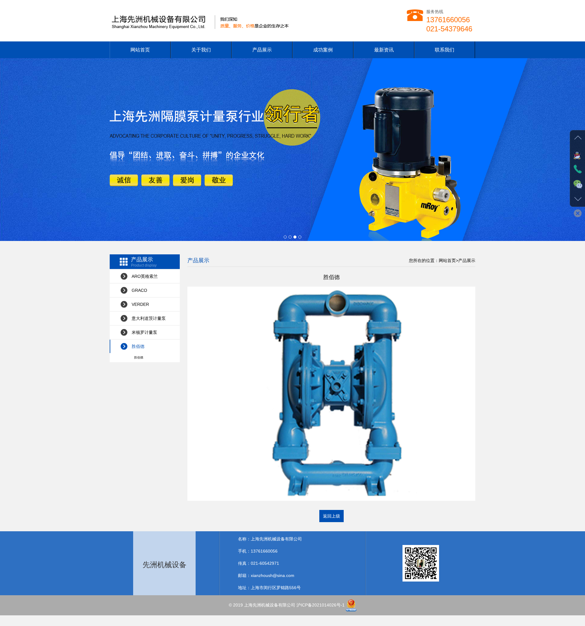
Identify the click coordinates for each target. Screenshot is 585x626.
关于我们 (201, 49)
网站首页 (140, 49)
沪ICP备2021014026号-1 (320, 604)
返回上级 (331, 516)
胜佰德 (138, 346)
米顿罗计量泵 (144, 332)
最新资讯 (384, 49)
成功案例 (323, 49)
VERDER (140, 304)
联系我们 (444, 49)
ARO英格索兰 (145, 276)
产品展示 (262, 49)
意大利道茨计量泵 (149, 318)
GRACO (139, 290)
